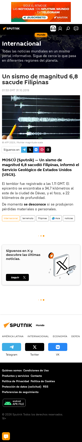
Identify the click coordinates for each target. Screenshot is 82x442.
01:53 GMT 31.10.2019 (15, 90)
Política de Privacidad (15, 381)
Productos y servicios (15, 376)
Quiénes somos (12, 370)
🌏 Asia (56, 218)
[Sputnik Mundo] (12, 30)
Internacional (11, 218)
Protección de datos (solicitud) (21, 386)
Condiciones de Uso (36, 370)
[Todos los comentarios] (6, 436)
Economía (60, 336)
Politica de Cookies (43, 381)
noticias (69, 218)
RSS (45, 386)
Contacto (36, 376)
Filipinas (42, 218)
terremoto (27, 218)
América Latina (12, 336)
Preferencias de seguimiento (20, 392)
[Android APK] (14, 403)
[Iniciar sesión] (60, 28)
